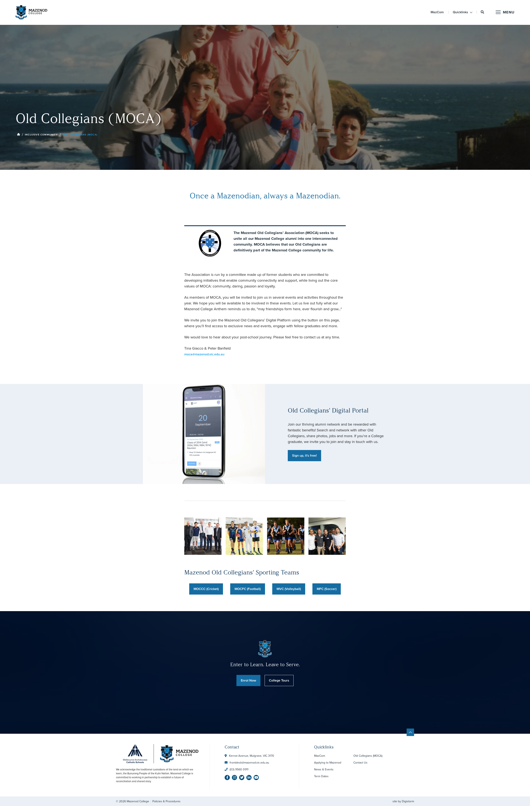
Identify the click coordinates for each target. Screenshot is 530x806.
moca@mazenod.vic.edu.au (204, 354)
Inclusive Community (41, 134)
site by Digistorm (403, 801)
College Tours (279, 680)
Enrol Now (248, 680)
